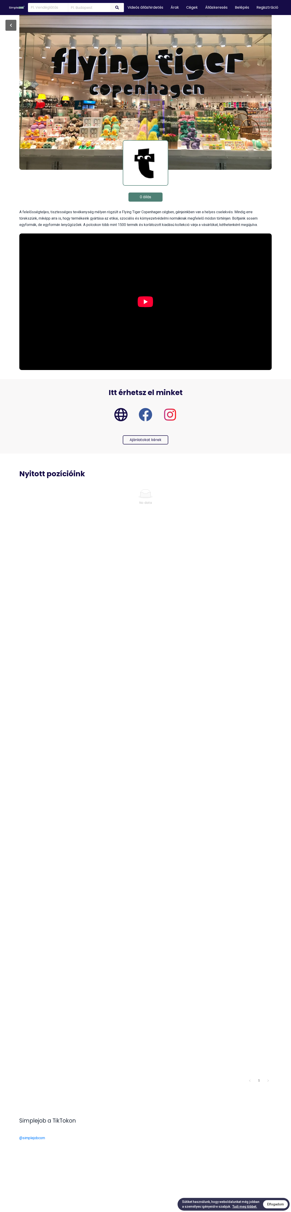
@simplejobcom (32, 1138)
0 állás (145, 197)
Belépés (242, 7)
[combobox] (88, 7)
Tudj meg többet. (244, 1206)
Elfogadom (275, 1204)
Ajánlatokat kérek (145, 439)
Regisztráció (267, 7)
